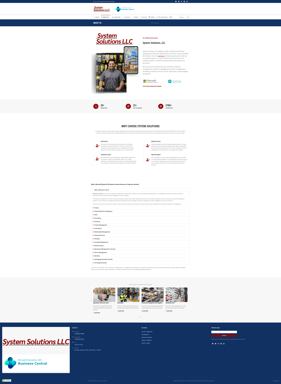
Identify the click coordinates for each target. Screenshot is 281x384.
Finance (96, 208)
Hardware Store (170, 303)
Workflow (97, 256)
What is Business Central (101, 190)
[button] (140, 190)
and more (161, 56)
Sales (95, 214)
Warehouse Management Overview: (105, 249)
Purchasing (97, 218)
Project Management (100, 225)
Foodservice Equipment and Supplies (152, 303)
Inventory (97, 221)
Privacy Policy (276, 380)
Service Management (100, 252)
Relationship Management (102, 232)
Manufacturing (98, 245)
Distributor (120, 303)
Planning (97, 239)
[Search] (188, 17)
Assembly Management (101, 242)
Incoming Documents (100, 263)
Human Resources (99, 235)
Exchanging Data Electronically (103, 259)
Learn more (97, 312)
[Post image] (104, 295)
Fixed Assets (98, 228)
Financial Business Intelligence (103, 211)
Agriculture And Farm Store (101, 303)
